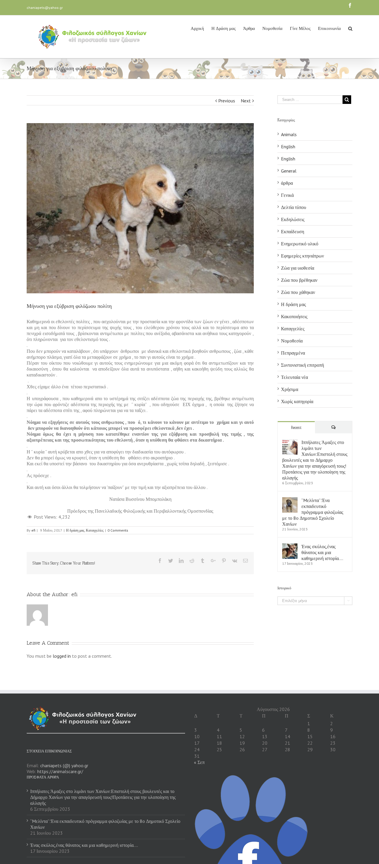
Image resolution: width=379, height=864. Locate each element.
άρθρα (287, 183)
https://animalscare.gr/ (60, 771)
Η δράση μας (75, 530)
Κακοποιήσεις (294, 316)
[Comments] (333, 427)
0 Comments (117, 530)
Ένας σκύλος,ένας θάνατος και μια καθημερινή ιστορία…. (322, 552)
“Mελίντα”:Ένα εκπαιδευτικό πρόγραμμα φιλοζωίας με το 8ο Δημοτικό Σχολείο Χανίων (312, 512)
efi (33, 530)
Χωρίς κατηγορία (297, 401)
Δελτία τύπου (293, 207)
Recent (296, 427)
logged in (62, 656)
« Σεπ (199, 762)
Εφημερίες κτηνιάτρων (302, 256)
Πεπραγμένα (293, 353)
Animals (289, 134)
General (288, 171)
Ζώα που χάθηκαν (298, 292)
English (288, 146)
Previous (226, 101)
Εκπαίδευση (292, 231)
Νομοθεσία (292, 341)
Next (246, 101)
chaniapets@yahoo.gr (45, 7)
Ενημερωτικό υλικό (299, 244)
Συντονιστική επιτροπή (302, 365)
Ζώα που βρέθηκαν (299, 280)
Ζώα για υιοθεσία (297, 268)
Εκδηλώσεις (292, 219)
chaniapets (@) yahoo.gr (64, 765)
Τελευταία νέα (294, 377)
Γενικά (287, 195)
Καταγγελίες (95, 530)
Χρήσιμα (289, 389)
